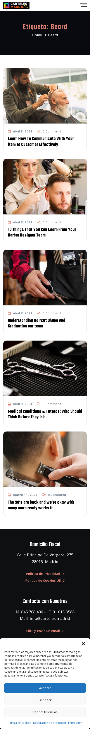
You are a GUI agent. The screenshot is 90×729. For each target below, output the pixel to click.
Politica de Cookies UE (43, 580)
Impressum (75, 723)
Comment (52, 131)
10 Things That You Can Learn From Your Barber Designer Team (42, 232)
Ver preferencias (45, 712)
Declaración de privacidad (49, 723)
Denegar (45, 700)
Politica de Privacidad (43, 573)
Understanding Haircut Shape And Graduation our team (36, 323)
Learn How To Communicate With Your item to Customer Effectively (41, 141)
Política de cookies (19, 723)
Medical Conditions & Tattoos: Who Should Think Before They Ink (45, 414)
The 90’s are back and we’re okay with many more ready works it (41, 505)
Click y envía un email (43, 630)
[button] (83, 643)
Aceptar (45, 688)
